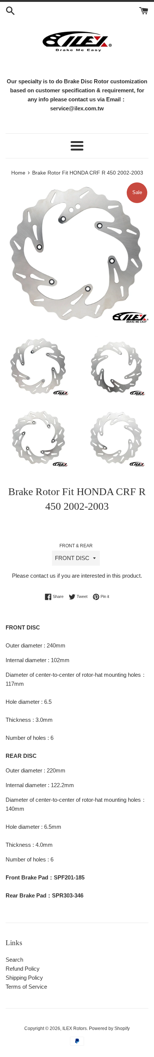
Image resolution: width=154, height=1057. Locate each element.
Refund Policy (23, 968)
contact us (43, 575)
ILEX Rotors (74, 1028)
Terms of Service (26, 986)
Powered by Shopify (109, 1028)
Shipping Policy (24, 977)
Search (14, 959)
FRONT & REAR (76, 545)
